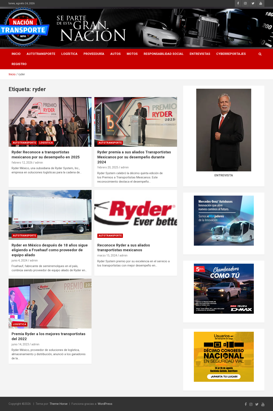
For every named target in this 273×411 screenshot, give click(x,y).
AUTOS (115, 54)
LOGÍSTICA (69, 54)
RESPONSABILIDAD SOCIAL (164, 54)
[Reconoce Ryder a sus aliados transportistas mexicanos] (135, 215)
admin (39, 162)
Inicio (16, 54)
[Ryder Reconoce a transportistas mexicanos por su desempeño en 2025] (50, 122)
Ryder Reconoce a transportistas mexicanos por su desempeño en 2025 (46, 154)
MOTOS (132, 54)
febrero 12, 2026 (22, 162)
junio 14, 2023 (20, 344)
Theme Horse (59, 404)
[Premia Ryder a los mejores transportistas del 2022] (50, 304)
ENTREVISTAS (200, 54)
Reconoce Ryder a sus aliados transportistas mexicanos (123, 247)
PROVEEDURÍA (94, 54)
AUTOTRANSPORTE (41, 54)
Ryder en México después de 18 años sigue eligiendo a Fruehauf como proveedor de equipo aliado (50, 250)
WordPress (105, 404)
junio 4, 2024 (19, 260)
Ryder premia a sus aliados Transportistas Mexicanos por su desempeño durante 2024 (134, 157)
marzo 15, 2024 (107, 255)
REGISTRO (19, 64)
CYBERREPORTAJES (231, 54)
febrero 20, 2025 (107, 167)
